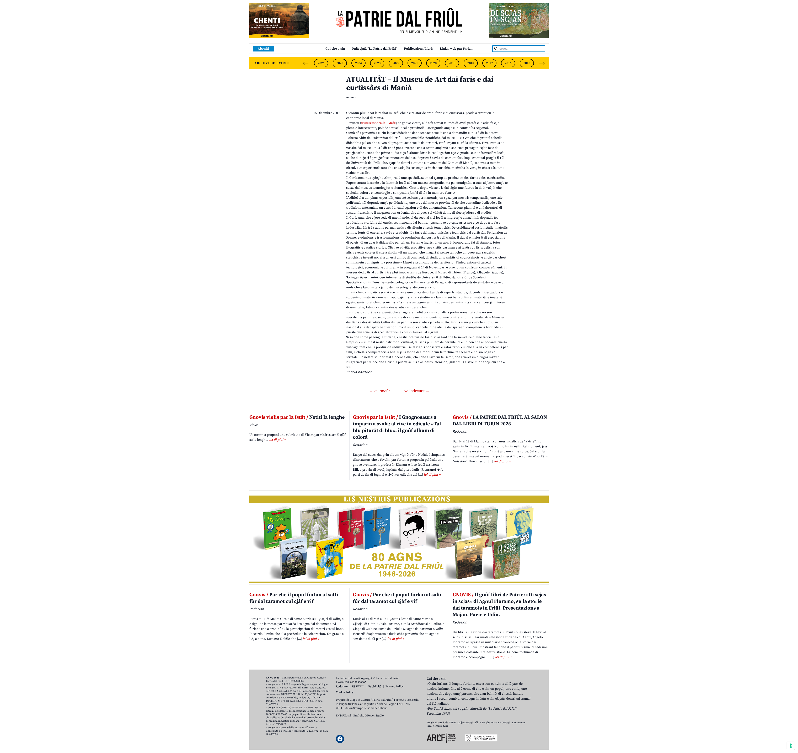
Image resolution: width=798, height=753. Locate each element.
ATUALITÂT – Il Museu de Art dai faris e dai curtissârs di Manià (419, 84)
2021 (414, 63)
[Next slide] (542, 63)
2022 (396, 63)
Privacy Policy (394, 686)
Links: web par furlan (456, 49)
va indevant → (416, 390)
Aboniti (263, 49)
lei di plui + (277, 440)
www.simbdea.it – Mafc (378, 123)
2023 (377, 63)
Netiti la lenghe (297, 417)
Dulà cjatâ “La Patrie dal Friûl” (374, 49)
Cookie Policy (344, 692)
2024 (358, 63)
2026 (321, 63)
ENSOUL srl (343, 715)
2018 (470, 63)
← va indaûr (380, 390)
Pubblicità (374, 686)
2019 (452, 63)
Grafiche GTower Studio (368, 715)
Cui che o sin (335, 49)
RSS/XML (358, 686)
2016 (508, 63)
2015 (526, 63)
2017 (489, 63)
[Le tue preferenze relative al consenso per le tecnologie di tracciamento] (791, 746)
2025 (339, 63)
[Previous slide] (306, 63)
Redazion (342, 686)
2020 (433, 63)
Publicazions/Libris (418, 49)
